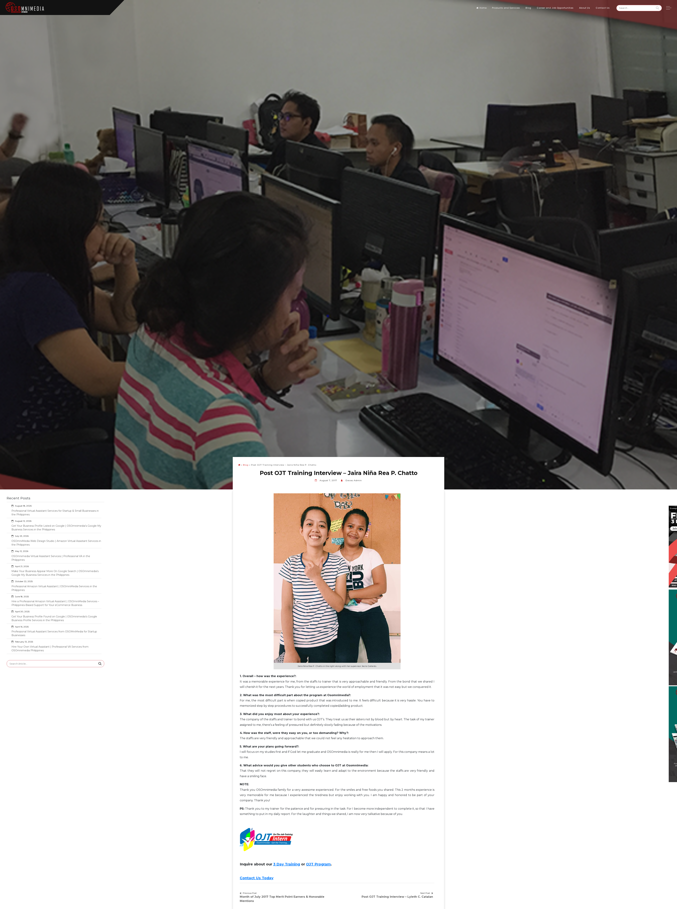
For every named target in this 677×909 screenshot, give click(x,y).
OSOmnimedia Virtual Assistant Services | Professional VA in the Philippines (50, 558)
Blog (528, 7)
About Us (584, 7)
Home (483, 7)
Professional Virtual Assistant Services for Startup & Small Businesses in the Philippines (55, 512)
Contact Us (603, 7)
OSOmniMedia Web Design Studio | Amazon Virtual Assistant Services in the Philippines (56, 542)
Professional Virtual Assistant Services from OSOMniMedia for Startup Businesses (54, 633)
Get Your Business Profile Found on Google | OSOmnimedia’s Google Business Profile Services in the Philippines (54, 618)
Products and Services (506, 7)
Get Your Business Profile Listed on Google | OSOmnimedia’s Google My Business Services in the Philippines (56, 527)
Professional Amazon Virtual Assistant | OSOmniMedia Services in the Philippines (54, 588)
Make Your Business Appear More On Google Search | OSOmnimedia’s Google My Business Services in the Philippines (55, 573)
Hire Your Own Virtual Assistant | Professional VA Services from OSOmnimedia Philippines (50, 648)
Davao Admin (354, 480)
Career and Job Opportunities (555, 7)
